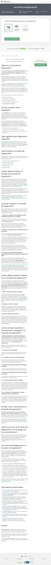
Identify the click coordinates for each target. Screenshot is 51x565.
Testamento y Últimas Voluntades (9, 506)
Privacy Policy (31, 558)
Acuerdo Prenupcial (6, 492)
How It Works (19, 558)
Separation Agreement (18, 61)
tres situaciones (9, 212)
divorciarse (21, 83)
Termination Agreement (7, 511)
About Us (6, 558)
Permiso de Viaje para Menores (9, 518)
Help (43, 1)
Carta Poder (4, 501)
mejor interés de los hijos (20, 463)
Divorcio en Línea (6, 490)
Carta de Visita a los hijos (7, 514)
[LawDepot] (6, 1)
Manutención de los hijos (7, 164)
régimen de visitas (15, 161)
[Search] (46, 2)
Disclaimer (45, 558)
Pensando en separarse (25, 30)
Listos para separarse (17, 30)
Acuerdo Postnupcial (6, 496)
